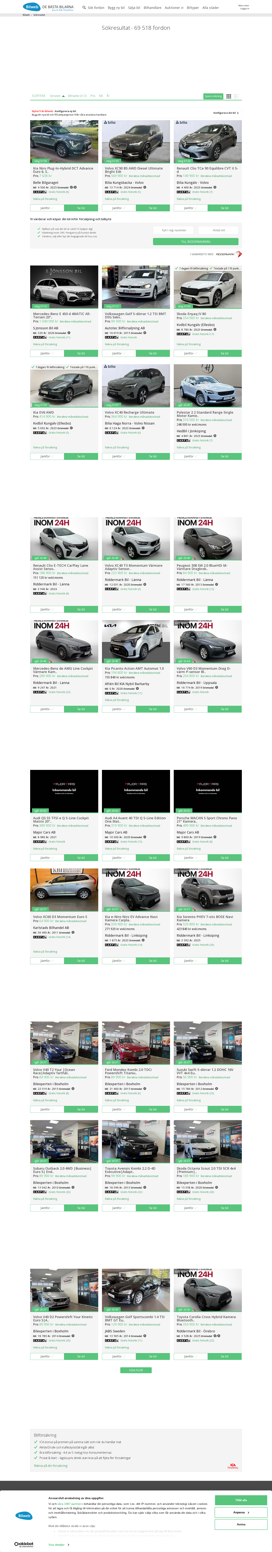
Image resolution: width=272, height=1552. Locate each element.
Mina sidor (244, 5)
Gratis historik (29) (203, 944)
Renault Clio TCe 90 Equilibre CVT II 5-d (207, 170)
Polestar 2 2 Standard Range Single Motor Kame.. (205, 414)
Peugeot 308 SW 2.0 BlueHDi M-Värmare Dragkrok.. (202, 567)
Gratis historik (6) (59, 192)
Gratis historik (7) (202, 192)
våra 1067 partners (70, 1503)
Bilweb (26, 14)
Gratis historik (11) (59, 337)
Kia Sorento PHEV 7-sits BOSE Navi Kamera (205, 918)
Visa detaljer (56, 1544)
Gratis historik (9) (130, 589)
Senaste (55, 96)
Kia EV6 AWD (43, 412)
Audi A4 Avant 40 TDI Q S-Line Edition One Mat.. (135, 820)
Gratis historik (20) (59, 1192)
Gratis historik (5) (130, 192)
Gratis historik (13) (203, 589)
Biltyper (193, 7)
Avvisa (241, 1524)
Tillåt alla (241, 1500)
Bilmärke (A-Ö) (77, 96)
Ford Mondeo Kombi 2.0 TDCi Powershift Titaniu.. (128, 1071)
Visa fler (136, 1370)
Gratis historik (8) (59, 593)
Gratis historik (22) (59, 692)
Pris (92, 96)
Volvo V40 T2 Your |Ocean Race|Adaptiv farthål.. (54, 1071)
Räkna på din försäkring (51, 1466)
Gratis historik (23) (203, 1093)
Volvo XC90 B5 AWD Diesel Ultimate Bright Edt (134, 170)
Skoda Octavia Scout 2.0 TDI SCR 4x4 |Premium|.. (206, 1170)
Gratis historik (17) (203, 334)
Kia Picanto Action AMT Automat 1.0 (134, 668)
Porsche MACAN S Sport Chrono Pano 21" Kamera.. (207, 820)
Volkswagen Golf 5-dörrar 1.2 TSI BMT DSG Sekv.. (135, 315)
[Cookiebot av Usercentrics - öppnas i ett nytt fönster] (24, 1545)
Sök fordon (95, 7)
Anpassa (239, 1512)
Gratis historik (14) (59, 937)
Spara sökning (213, 96)
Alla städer (210, 7)
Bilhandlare (152, 7)
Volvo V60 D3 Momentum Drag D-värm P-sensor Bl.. (204, 670)
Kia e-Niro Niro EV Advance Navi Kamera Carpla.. (131, 918)
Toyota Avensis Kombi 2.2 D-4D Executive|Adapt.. (130, 1170)
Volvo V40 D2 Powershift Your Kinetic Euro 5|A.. (63, 1318)
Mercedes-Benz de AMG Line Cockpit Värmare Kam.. (63, 670)
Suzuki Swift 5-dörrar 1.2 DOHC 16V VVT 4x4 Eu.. (205, 1071)
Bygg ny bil (116, 7)
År (108, 96)
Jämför (45, 208)
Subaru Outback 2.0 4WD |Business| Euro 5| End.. (62, 1170)
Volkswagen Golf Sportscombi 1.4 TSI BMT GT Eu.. (135, 1318)
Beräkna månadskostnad (144, 176)
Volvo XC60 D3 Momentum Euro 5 (60, 916)
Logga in (244, 8)
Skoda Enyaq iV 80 (191, 314)
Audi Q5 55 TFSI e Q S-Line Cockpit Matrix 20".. (61, 820)
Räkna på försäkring (45, 199)
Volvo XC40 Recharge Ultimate (129, 412)
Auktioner (173, 7)
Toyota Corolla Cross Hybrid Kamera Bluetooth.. (206, 1318)
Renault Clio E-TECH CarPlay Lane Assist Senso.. (60, 567)
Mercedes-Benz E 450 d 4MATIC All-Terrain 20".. (62, 315)
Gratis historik (128, 337)
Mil (101, 96)
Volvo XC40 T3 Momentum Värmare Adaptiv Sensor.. (133, 567)
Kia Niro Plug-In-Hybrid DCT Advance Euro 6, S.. (63, 170)
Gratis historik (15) (131, 841)
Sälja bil (134, 7)
